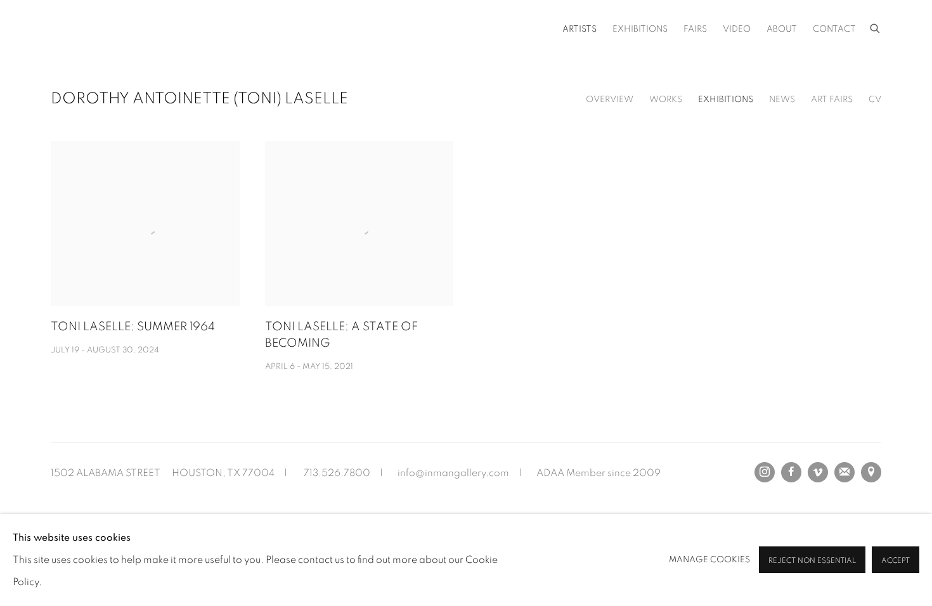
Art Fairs (832, 99)
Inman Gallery (158, 29)
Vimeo (818, 472)
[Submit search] (875, 26)
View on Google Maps (871, 472)
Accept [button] (895, 561)
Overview (609, 99)
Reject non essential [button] (812, 561)
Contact (834, 29)
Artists (579, 29)
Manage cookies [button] (709, 559)
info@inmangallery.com (453, 473)
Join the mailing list (844, 472)
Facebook (791, 472)
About (782, 29)
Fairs (695, 29)
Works (665, 99)
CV (875, 99)
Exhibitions (640, 29)
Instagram (764, 472)
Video (737, 29)
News (782, 99)
